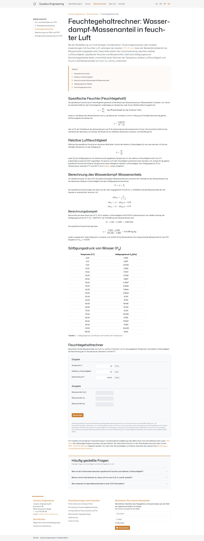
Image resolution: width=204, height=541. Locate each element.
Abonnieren (123, 528)
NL (157, 4)
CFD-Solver (128, 48)
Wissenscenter (100, 4)
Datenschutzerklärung (42, 526)
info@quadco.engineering (48, 514)
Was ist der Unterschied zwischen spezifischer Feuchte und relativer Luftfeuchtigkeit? (107, 471)
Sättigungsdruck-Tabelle (83, 84)
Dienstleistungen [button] (74, 4)
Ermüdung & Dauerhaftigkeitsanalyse (83, 507)
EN (161, 4)
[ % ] (116, 372)
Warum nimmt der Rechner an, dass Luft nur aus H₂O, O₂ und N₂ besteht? (102, 477)
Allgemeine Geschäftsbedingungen (46, 522)
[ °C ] (117, 366)
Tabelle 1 (107, 166)
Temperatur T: (77, 365)
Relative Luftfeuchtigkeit (83, 77)
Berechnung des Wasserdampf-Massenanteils (91, 80)
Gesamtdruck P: (78, 377)
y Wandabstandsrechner (45, 25)
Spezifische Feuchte (82, 73)
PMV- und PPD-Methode (78, 446)
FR (165, 4)
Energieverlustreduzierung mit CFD (48, 36)
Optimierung (73, 517)
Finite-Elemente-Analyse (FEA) (80, 504)
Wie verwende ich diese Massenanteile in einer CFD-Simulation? (98, 483)
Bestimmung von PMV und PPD (47, 32)
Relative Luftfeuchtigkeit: (81, 371)
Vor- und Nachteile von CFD (46, 22)
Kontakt (121, 4)
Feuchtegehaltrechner (82, 87)
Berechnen (77, 415)
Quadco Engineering (76, 14)
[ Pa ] (117, 377)
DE (169, 4)
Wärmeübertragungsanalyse (79, 514)
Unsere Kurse (73, 521)
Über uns (112, 4)
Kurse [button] (87, 4)
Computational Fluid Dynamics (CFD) (83, 510)
